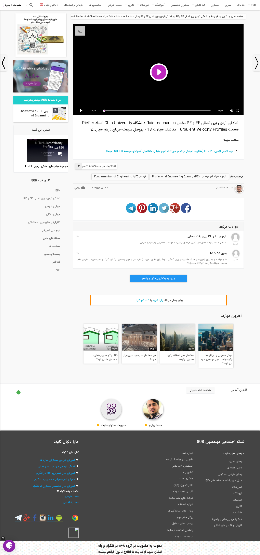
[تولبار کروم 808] (75, 519)
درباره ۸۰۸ (187, 453)
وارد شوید (158, 300)
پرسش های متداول (182, 523)
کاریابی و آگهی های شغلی (228, 525)
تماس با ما (187, 472)
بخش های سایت (232, 453)
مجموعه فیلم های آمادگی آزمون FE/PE (46, 166)
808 (253, 5)
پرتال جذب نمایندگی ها (180, 511)
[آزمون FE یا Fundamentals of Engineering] (59, 119)
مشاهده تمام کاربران (200, 390)
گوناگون (56, 262)
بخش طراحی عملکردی (230, 474)
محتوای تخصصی (180, 5)
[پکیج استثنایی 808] (40, 56)
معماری (215, 5)
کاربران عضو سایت (183, 491)
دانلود (77, 188)
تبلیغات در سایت (184, 536)
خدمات (241, 5)
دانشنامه (237, 512)
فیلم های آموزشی (50, 230)
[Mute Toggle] (231, 110)
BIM (57, 190)
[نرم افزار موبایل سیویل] (59, 519)
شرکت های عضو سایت (181, 498)
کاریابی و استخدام (73, 5)
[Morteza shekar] (235, 256)
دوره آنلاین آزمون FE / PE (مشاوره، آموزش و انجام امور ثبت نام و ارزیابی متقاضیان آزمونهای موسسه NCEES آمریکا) (169, 151)
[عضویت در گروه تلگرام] (18, 519)
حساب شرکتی (114, 5)
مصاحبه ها (54, 246)
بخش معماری (234, 468)
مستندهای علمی (51, 238)
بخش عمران (235, 461)
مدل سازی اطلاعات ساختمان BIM (224, 480)
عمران (228, 5)
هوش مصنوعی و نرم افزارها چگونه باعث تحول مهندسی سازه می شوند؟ (216, 359)
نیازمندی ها (95, 5)
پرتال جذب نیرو (185, 517)
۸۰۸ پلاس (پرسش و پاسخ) (227, 519)
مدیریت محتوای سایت (113, 425)
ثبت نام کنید (142, 300)
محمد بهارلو (155, 425)
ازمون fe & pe (218, 253)
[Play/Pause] (81, 110)
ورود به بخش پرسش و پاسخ (158, 278)
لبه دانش (200, 5)
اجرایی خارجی (52, 206)
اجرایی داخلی (53, 214)
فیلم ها (214, 16)
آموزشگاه (160, 5)
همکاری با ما (186, 479)
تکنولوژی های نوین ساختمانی (44, 222)
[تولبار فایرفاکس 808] (67, 519)
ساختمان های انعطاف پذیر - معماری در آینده (180, 357)
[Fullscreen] (237, 110)
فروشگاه (144, 5)
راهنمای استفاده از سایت (180, 530)
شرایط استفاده (185, 504)
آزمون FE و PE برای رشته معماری (206, 236)
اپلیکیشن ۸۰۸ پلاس (182, 466)
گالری (131, 5)
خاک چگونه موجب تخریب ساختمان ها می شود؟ (104, 357)
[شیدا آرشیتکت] (235, 240)
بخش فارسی (72, 496)
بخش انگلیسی (71, 503)
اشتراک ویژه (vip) (183, 485)
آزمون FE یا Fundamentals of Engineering (120, 176)
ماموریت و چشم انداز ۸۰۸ (179, 459)
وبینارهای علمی (52, 254)
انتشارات (237, 500)
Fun (58, 270)
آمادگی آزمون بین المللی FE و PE (191, 16)
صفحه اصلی (237, 16)
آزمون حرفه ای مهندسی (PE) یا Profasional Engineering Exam (189, 176)
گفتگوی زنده (50, 5)
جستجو (31, 5)
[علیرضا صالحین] (227, 192)
